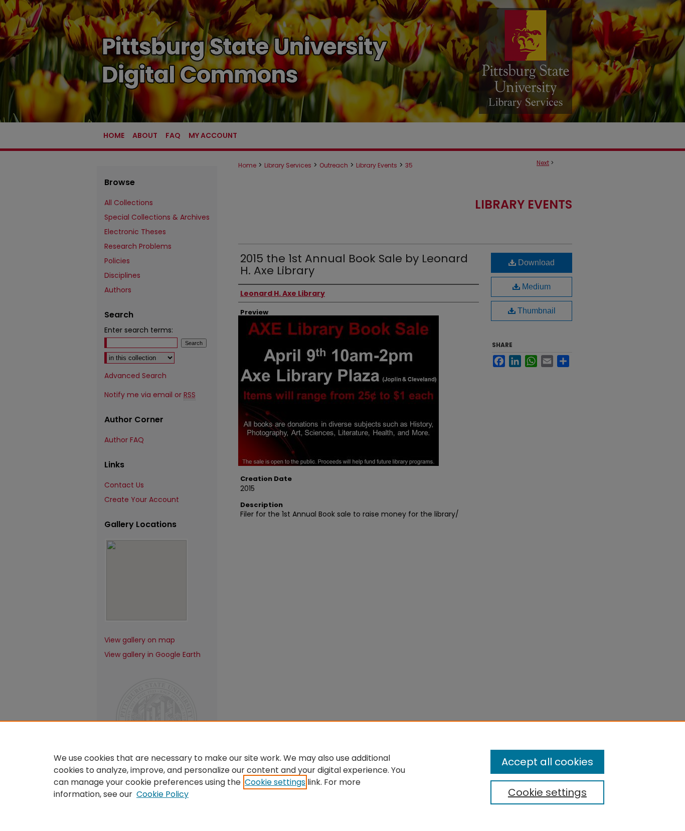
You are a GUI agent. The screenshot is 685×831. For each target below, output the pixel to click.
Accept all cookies (547, 762)
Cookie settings (275, 782)
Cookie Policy (162, 794)
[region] (342, 776)
